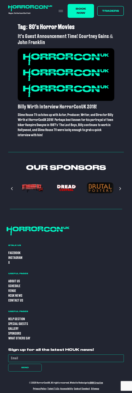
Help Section (16, 319)
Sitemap (95, 389)
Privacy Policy (39, 389)
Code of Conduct (82, 389)
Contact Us (15, 300)
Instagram (15, 258)
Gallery (13, 328)
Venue (12, 291)
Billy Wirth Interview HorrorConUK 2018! (57, 106)
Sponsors (14, 333)
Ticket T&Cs (53, 389)
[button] (12, 189)
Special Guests (18, 324)
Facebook (14, 253)
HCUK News (15, 295)
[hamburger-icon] (60, 11)
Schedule (14, 286)
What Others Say (19, 338)
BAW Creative (96, 383)
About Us (14, 281)
